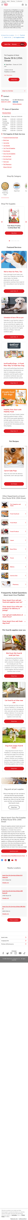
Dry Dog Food (7, 159)
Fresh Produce (17, 531)
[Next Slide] (26, 222)
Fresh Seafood (17, 514)
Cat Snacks (6, 146)
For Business (19, 1)
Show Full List (7, 167)
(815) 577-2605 (6, 102)
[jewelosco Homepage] (6, 4)
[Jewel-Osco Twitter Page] (7, 953)
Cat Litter (6, 143)
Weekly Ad (5, 883)
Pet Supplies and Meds (17, 505)
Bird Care (6, 140)
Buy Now (17, 233)
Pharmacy (13, 1)
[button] (22, 4)
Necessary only (14, 1218)
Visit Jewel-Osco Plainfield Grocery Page (14, 856)
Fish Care (6, 162)
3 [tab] (12, 240)
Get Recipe (17, 484)
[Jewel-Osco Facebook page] (3, 953)
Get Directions (8, 75)
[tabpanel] (14, 221)
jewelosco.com (18, 851)
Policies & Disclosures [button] (7, 944)
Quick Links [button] (4, 937)
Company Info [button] (5, 941)
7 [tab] (18, 240)
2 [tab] (10, 240)
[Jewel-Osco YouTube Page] (20, 953)
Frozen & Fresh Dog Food (10, 137)
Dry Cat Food (7, 156)
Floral (17, 558)
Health (8, 1)
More (22, 44)
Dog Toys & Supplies (9, 154)
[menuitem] (7, 44)
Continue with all (22, 1218)
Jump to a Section (7, 91)
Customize (14, 1215)
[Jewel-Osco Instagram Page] (16, 953)
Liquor (17, 540)
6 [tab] (17, 240)
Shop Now (14, 79)
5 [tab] (15, 240)
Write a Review (17, 104)
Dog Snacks (6, 151)
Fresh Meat (17, 522)
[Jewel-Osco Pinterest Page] (11, 953)
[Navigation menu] (2, 4)
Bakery (17, 566)
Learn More (17, 291)
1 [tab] (9, 240)
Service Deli (17, 575)
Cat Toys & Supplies (9, 148)
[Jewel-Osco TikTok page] (24, 953)
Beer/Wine (17, 549)
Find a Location (15, 920)
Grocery (4, 1)
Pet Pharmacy (7, 164)
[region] (14, 1214)
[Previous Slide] (2, 222)
